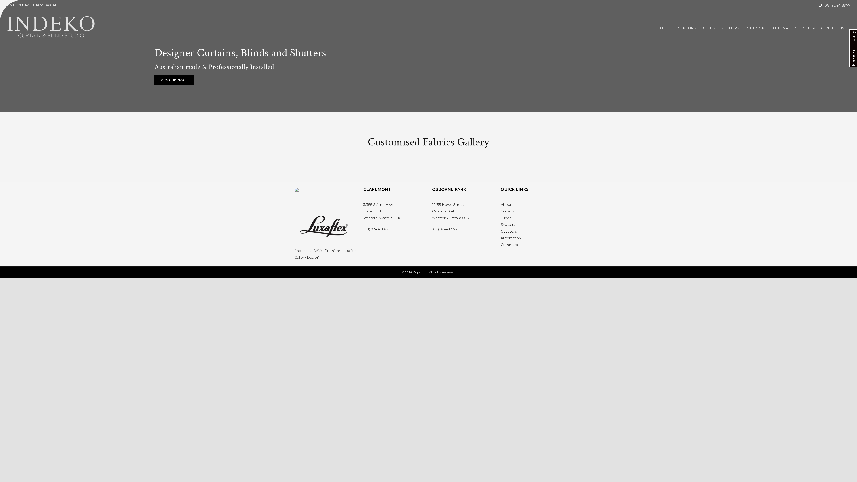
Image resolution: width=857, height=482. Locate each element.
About (506, 204)
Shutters (508, 224)
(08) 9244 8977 (836, 5)
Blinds (506, 218)
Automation (511, 238)
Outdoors (509, 231)
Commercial (511, 245)
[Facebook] (365, 240)
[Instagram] (373, 240)
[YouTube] (382, 240)
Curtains (507, 211)
